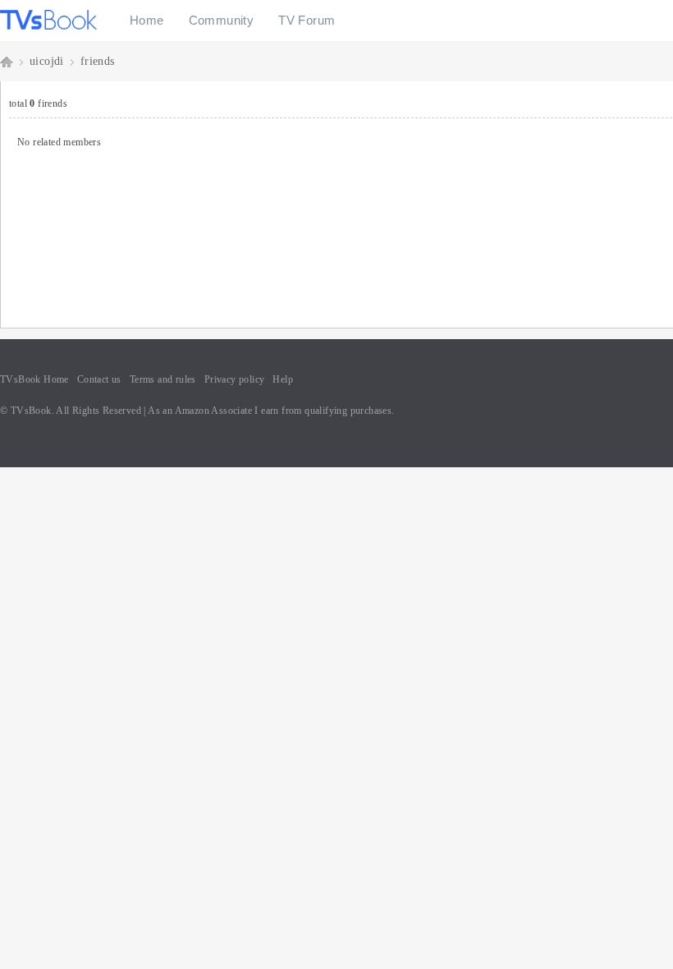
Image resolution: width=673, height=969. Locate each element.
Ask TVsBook (6, 61)
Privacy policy (234, 379)
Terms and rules (163, 379)
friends (97, 61)
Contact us (99, 379)
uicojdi (47, 61)
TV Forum (306, 20)
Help (282, 379)
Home (147, 20)
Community (221, 20)
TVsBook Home (34, 379)
